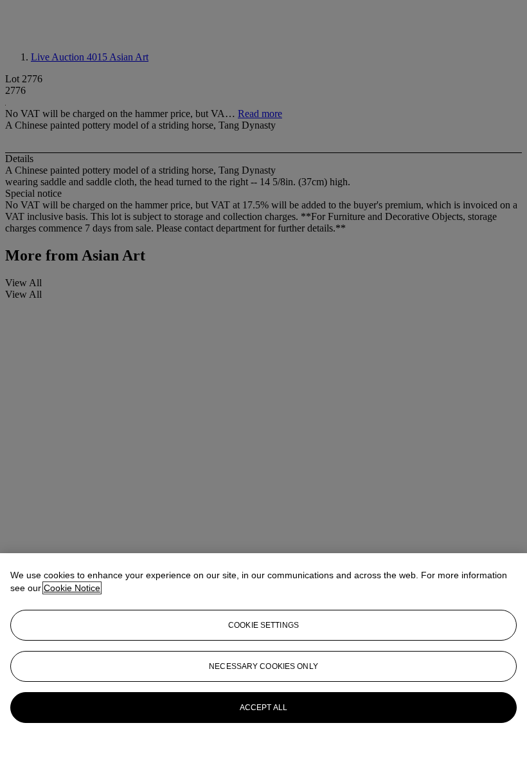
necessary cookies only (263, 666)
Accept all (263, 707)
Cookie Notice (72, 588)
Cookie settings (263, 625)
